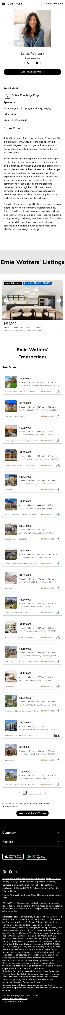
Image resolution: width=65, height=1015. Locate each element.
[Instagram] (5, 871)
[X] (18, 871)
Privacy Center (9, 881)
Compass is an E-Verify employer (17, 885)
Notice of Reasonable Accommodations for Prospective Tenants (27, 980)
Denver (46, 803)
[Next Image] (59, 300)
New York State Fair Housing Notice (26, 976)
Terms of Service (53, 878)
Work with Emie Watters (32, 72)
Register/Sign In (54, 3)
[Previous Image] (6, 300)
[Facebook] (11, 871)
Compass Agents (21, 803)
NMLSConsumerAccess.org (15, 998)
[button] (3, 3)
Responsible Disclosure (44, 881)
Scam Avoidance (25, 881)
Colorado (36, 803)
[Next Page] (45, 793)
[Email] (37, 63)
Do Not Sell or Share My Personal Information (23, 878)
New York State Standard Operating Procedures (30, 978)
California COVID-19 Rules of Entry (29, 888)
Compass (6, 803)
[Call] (28, 63)
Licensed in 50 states (14, 1001)
